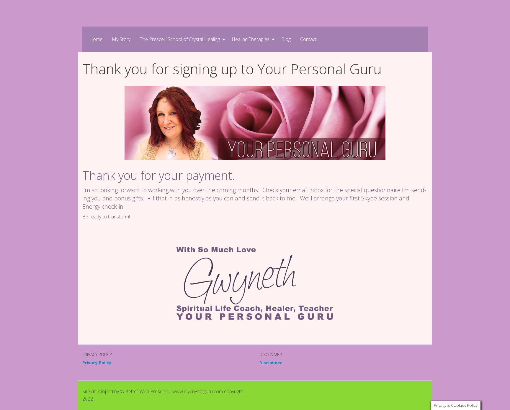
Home (95, 39)
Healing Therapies (250, 39)
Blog (286, 39)
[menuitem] (96, 39)
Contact (308, 39)
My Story (121, 39)
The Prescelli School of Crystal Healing (180, 39)
